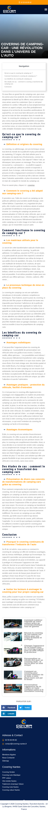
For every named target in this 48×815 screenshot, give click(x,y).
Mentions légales (9, 755)
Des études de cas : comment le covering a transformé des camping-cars (23, 83)
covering (31, 185)
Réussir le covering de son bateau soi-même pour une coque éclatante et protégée (33, 636)
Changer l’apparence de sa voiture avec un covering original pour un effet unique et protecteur (34, 649)
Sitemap (5, 761)
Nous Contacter (8, 758)
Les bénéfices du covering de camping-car (18, 79)
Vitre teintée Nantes (9, 781)
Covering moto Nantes (10, 787)
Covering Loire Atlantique (11, 775)
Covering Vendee (8, 772)
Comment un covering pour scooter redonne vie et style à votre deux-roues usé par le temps (33, 675)
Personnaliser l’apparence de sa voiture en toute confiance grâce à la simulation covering (33, 688)
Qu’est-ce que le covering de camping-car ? (18, 73)
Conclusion (8, 87)
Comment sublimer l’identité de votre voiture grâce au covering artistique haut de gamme (33, 623)
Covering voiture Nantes (11, 790)
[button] (46, 9)
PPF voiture (6, 778)
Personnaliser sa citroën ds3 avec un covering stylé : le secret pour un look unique (33, 661)
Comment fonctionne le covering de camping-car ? (20, 76)
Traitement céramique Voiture (13, 784)
